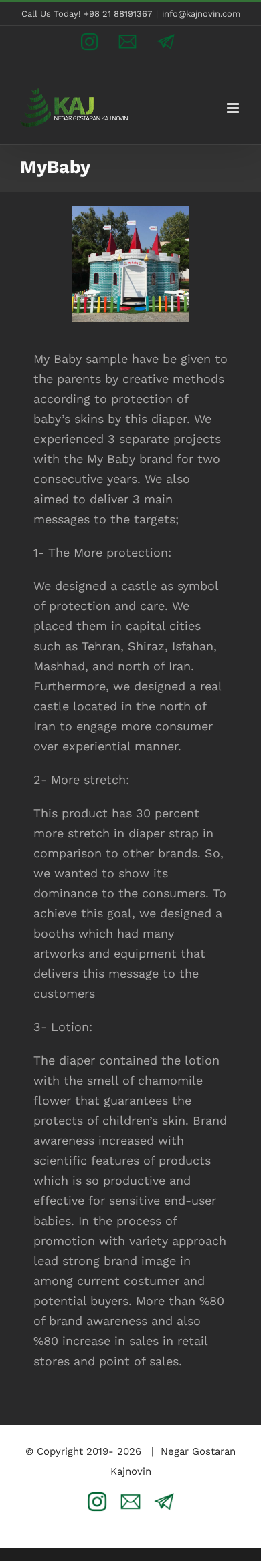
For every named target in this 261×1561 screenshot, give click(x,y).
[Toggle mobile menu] (234, 108)
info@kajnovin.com (201, 14)
